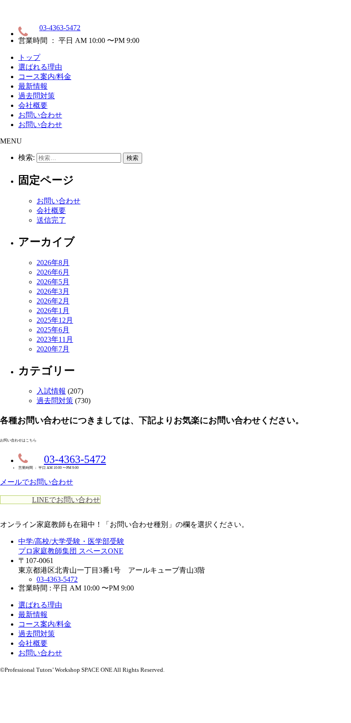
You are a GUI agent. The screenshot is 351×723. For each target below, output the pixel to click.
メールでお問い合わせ (36, 482)
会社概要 (33, 105)
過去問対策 (36, 96)
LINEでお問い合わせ (66, 500)
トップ (29, 57)
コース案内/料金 (44, 76)
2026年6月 (53, 272)
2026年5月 (53, 282)
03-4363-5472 (59, 28)
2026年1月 (53, 310)
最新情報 (33, 86)
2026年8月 (53, 262)
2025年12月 (55, 320)
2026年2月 (53, 301)
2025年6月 (53, 330)
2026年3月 (53, 291)
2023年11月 (55, 339)
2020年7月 (53, 349)
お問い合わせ (40, 115)
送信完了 (51, 220)
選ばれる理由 (40, 67)
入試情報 (51, 391)
